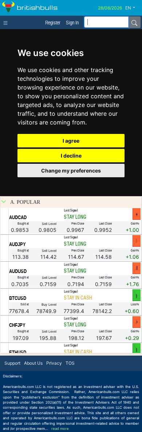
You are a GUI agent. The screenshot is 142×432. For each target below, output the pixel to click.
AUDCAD (18, 217)
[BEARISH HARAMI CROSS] (137, 240)
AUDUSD (18, 271)
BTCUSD (17, 298)
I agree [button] (71, 141)
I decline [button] (71, 155)
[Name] (134, 22)
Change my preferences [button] (71, 170)
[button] (133, 8)
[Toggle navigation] (7, 22)
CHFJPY (17, 325)
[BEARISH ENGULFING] (137, 267)
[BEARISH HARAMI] (137, 321)
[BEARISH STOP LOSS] (137, 213)
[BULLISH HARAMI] (137, 294)
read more (60, 429)
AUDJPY (17, 244)
